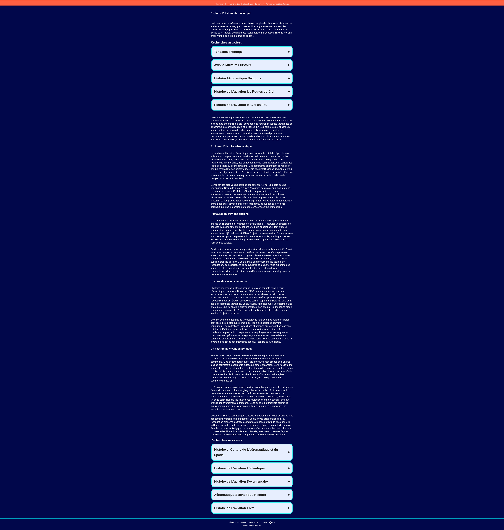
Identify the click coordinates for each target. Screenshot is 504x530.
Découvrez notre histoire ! (238, 522)
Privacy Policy (254, 522)
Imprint (264, 522)
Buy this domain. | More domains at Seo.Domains (270, 4)
